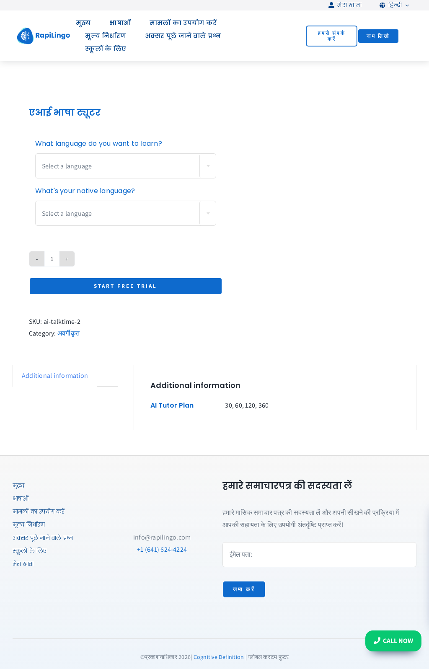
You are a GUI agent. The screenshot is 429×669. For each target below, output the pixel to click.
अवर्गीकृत (68, 333)
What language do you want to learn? (98, 143)
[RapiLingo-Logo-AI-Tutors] (43, 30)
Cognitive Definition (219, 657)
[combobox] (126, 165)
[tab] (55, 376)
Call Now (398, 640)
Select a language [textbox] (67, 166)
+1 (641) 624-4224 (162, 549)
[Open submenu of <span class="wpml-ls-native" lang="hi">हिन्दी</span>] (405, 5)
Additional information (55, 375)
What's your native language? (85, 191)
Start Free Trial (125, 285)
